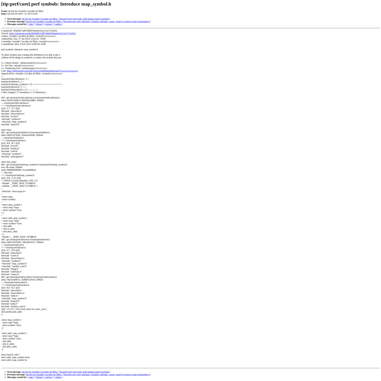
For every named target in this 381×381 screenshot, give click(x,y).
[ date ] (31, 24)
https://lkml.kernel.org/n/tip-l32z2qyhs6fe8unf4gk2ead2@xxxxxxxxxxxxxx (42, 71)
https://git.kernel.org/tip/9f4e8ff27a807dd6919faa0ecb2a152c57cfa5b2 (42, 33)
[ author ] (58, 24)
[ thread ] (39, 24)
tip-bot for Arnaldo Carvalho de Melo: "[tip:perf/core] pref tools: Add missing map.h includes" (66, 19)
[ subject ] (48, 24)
